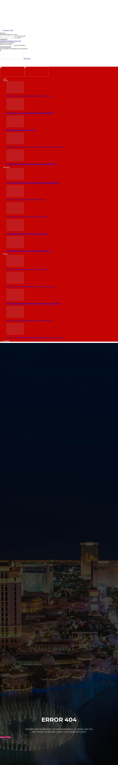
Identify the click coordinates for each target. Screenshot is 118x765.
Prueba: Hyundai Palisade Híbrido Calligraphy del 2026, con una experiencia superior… (35, 337)
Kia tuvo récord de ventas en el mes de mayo (21, 130)
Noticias (5, 80)
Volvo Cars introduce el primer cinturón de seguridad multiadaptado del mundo (32, 183)
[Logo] (12, 76)
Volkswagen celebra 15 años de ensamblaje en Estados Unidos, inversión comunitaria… (35, 147)
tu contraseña (18, 37)
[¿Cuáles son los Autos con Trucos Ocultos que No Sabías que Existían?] (15, 230)
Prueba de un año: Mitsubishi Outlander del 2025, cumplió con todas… (29, 320)
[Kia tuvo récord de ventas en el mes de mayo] (15, 127)
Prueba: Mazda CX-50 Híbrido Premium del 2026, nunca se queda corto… (31, 286)
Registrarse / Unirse (8, 30)
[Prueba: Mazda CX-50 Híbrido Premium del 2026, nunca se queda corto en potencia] (15, 283)
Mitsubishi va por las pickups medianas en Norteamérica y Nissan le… (29, 96)
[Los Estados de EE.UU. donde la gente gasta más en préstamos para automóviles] (15, 213)
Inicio (5, 79)
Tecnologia (6, 341)
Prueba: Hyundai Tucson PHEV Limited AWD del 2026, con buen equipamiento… (33, 303)
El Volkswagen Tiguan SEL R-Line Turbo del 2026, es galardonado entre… (31, 164)
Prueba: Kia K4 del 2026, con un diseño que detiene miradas (26, 269)
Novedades (6, 167)
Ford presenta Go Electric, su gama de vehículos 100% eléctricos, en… (29, 251)
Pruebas (5, 254)
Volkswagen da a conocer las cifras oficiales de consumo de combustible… (30, 113)
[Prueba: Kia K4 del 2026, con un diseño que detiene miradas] (15, 266)
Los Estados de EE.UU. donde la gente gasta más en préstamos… (27, 217)
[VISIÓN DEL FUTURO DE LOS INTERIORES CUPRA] (15, 196)
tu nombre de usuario (20, 36)
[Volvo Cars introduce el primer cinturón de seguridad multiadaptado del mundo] (15, 179)
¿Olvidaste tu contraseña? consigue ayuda (10, 41)
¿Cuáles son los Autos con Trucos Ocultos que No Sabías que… (27, 234)
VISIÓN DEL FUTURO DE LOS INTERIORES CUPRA (25, 200)
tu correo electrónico (20, 45)
